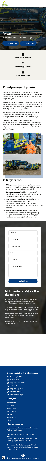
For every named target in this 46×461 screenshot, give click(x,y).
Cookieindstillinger (16, 395)
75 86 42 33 (12, 43)
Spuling (9, 414)
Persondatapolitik (16, 392)
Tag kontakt (29, 43)
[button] (3, 457)
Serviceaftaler (12, 402)
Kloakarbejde (11, 408)
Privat (9, 420)
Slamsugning (11, 411)
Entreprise (10, 405)
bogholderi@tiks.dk (11, 323)
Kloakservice (11, 417)
